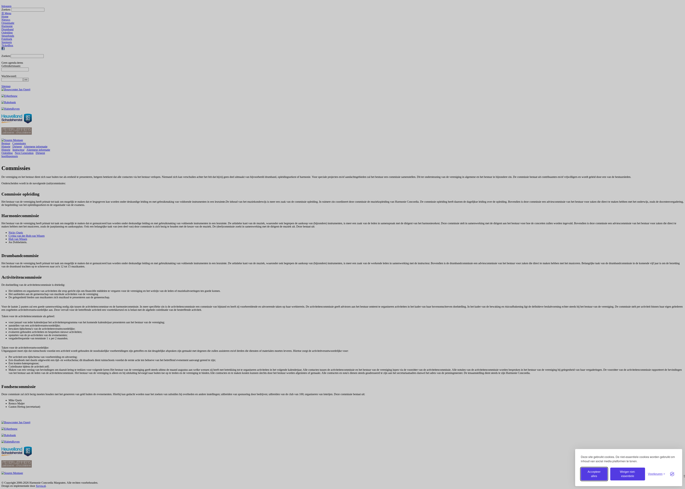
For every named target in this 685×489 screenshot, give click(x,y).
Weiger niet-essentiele (627, 474)
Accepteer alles (594, 474)
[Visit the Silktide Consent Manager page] (672, 474)
